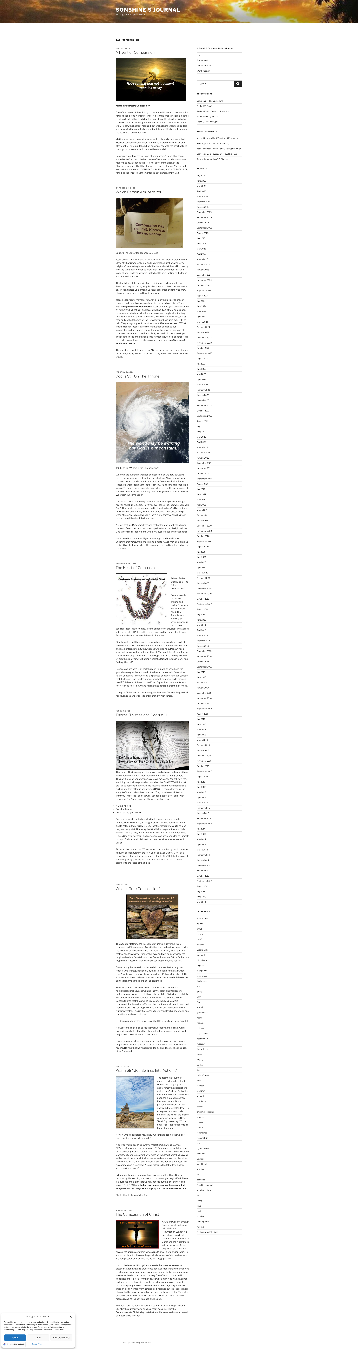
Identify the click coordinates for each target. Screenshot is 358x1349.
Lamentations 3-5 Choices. (216, 159)
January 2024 (203, 332)
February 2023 (203, 390)
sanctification (203, 1164)
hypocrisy (201, 1044)
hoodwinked (202, 1038)
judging (200, 1059)
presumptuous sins (205, 1112)
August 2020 (203, 546)
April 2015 (201, 797)
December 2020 (204, 526)
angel (199, 929)
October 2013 (203, 876)
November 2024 (204, 280)
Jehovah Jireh (203, 1049)
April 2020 (201, 567)
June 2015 (201, 787)
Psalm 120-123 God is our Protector (213, 111)
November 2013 (204, 870)
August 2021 (202, 484)
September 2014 (204, 823)
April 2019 (201, 630)
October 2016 (203, 703)
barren (200, 934)
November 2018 (204, 656)
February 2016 (203, 745)
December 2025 (204, 212)
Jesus (199, 1054)
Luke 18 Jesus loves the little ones (222, 154)
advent (200, 923)
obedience (201, 1101)
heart (199, 1018)
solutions (201, 1179)
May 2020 (201, 562)
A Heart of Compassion (135, 52)
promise (200, 1117)
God (198, 1002)
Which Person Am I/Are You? (140, 192)
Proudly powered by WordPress (137, 1342)
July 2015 (201, 782)
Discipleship (202, 960)
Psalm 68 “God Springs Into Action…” (147, 1070)
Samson (200, 1159)
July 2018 (201, 672)
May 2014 (201, 839)
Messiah (200, 1096)
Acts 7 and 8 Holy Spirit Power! (228, 148)
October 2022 (203, 411)
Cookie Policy (37, 1344)
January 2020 (203, 583)
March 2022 (202, 447)
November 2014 (204, 818)
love (199, 1080)
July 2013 (201, 891)
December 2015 (204, 755)
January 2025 (203, 269)
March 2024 (202, 322)
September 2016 (204, 708)
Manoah (200, 1085)
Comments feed (204, 65)
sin (198, 1174)
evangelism (202, 970)
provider (200, 1122)
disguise (200, 965)
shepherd (201, 1169)
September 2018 (204, 667)
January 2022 (203, 458)
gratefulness (202, 1012)
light (199, 1070)
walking (200, 1227)
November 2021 (204, 468)
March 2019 (202, 635)
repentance (202, 1133)
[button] (70, 1316)
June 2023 (201, 369)
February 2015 (203, 808)
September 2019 (204, 604)
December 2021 (204, 463)
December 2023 (204, 337)
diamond (201, 955)
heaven (200, 1023)
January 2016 (203, 750)
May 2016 (201, 729)
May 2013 (201, 902)
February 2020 (203, 578)
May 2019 (201, 625)
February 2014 (203, 855)
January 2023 (203, 395)
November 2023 (204, 343)
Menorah (201, 1091)
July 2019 (201, 614)
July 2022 (201, 426)
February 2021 (203, 515)
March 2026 (202, 196)
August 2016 (202, 714)
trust (199, 1211)
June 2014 (201, 834)
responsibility (202, 1138)
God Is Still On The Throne (137, 376)
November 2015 (204, 761)
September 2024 (204, 290)
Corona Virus (202, 950)
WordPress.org (203, 71)
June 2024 (201, 306)
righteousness (203, 1148)
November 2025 (204, 217)
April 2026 (201, 191)
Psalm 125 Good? (204, 106)
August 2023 (203, 358)
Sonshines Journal (205, 1185)
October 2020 (203, 536)
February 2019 (203, 640)
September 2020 (204, 541)
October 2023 (203, 348)
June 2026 (201, 181)
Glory (199, 997)
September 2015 (204, 771)
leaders (200, 1065)
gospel (200, 1007)
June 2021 (201, 494)
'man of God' (202, 918)
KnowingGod (202, 143)
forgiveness (202, 981)
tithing (199, 1200)
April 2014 (201, 844)
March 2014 (202, 850)
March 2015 (202, 802)
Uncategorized (203, 1221)
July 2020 (201, 552)
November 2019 (204, 593)
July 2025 (201, 238)
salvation (201, 1153)
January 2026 (203, 207)
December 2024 (204, 275)
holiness (200, 1028)
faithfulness (202, 976)
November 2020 (204, 531)
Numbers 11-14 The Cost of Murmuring (220, 138)
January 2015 (203, 813)
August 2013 (202, 886)
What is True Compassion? (138, 889)
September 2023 (204, 353)
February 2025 (203, 264)
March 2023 (202, 384)
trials (199, 1206)
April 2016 (201, 734)
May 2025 (201, 249)
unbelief (200, 1216)
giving (199, 991)
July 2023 (201, 364)
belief (199, 939)
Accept (15, 1337)
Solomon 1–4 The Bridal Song (210, 101)
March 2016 (202, 740)
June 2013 (201, 896)
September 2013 (204, 881)
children (200, 944)
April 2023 (201, 379)
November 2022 (204, 405)
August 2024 (203, 295)
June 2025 (201, 243)
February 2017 (203, 682)
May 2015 (201, 792)
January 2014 (203, 860)
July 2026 (201, 175)
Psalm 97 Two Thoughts (207, 121)
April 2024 (201, 316)
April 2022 (201, 442)
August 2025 (203, 233)
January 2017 (203, 688)
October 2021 (203, 473)
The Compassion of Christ (137, 1214)
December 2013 (204, 865)
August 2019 (202, 609)
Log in (199, 55)
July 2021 (201, 489)
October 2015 (203, 766)
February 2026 (203, 201)
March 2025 (202, 259)
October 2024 (203, 285)
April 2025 (201, 254)
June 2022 (201, 431)
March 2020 (202, 572)
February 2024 (203, 327)
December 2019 (204, 588)
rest (198, 1143)
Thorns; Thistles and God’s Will (141, 715)
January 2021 (203, 520)
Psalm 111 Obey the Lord (208, 116)
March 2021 (202, 510)
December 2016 (204, 693)
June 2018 (201, 677)
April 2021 (201, 505)
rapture (200, 1127)
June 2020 (201, 557)
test (198, 1195)
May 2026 (201, 186)
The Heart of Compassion (137, 567)
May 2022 (201, 437)
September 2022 (204, 416)
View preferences (61, 1337)
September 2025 (204, 228)
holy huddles (202, 1033)
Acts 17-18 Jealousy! (220, 143)
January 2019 (203, 646)
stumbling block (204, 1190)
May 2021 (201, 499)
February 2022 (203, 452)
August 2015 (202, 776)
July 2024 (201, 301)
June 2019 (201, 620)
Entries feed (202, 60)
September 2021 (204, 478)
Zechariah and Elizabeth (207, 1232)
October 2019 (203, 599)
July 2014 (201, 829)
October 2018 (203, 661)
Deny (38, 1337)
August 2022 (202, 421)
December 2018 (204, 651)
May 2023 (201, 374)
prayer (199, 1106)
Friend (199, 986)
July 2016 (201, 719)
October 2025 (203, 222)
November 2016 (204, 698)
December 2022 (204, 400)
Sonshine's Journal (148, 10)
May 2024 (201, 311)
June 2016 (201, 724)
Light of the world (204, 1075)
